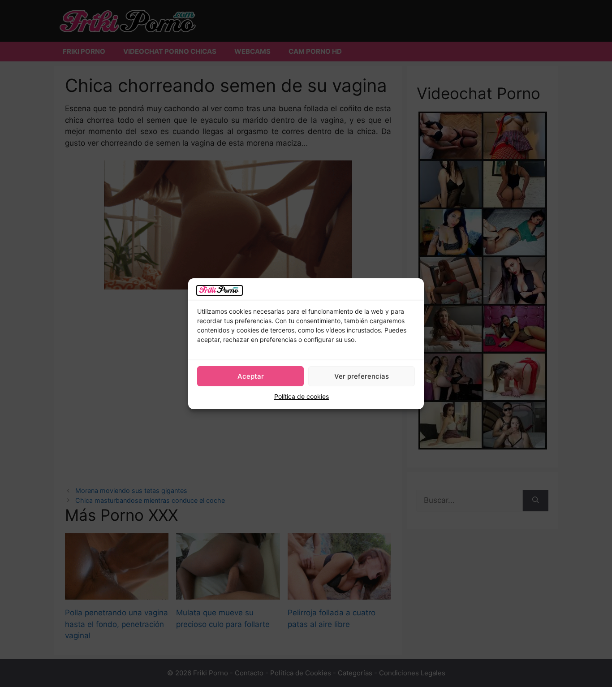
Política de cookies (301, 396)
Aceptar (250, 376)
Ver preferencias (361, 376)
